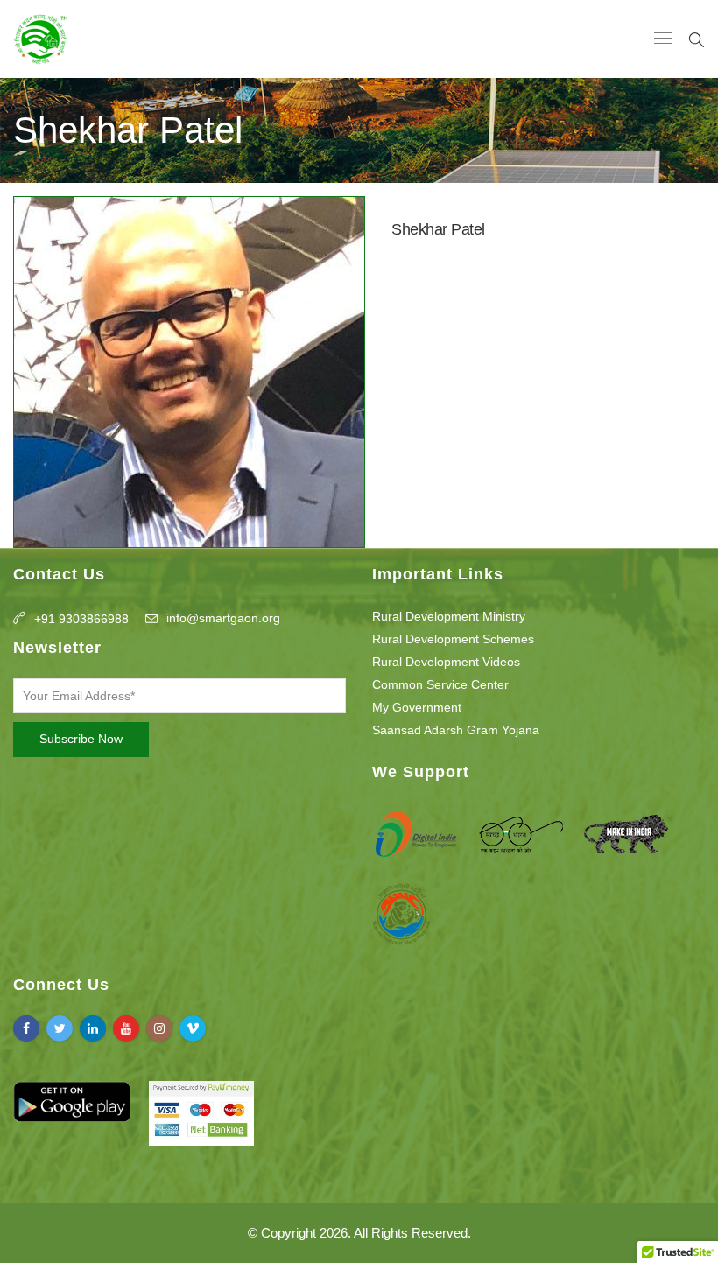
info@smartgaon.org (223, 618)
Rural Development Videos (446, 662)
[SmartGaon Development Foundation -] (41, 39)
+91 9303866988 (81, 619)
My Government (416, 707)
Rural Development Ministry (448, 616)
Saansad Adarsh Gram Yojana (455, 730)
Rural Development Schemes (453, 639)
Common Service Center (440, 684)
